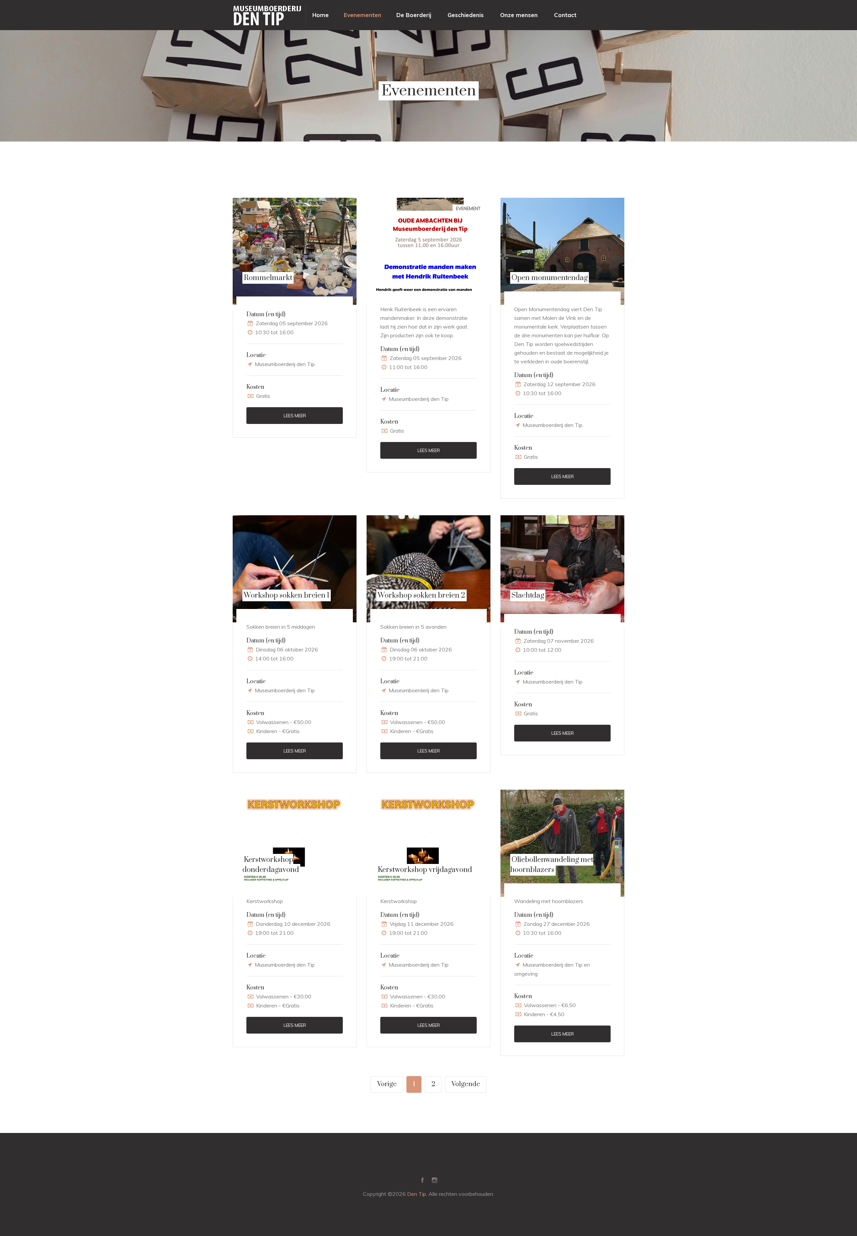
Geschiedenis (466, 14)
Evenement (468, 208)
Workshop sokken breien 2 (421, 595)
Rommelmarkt (268, 277)
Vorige (387, 1084)
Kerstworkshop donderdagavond (270, 864)
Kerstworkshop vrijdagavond (425, 869)
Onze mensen (519, 14)
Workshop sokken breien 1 (286, 595)
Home (320, 14)
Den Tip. (417, 1193)
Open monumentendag (550, 277)
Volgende (466, 1084)
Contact (565, 14)
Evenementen (362, 14)
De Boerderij (413, 14)
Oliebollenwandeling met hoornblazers (551, 864)
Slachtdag (528, 595)
